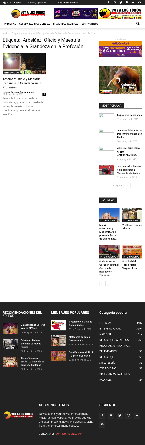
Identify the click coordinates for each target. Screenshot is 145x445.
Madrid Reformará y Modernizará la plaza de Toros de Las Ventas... (108, 232)
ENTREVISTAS (107, 368)
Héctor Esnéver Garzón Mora (18, 92)
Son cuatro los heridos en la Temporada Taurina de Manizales (129, 170)
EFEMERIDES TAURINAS (65, 23)
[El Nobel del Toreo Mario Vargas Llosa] (132, 252)
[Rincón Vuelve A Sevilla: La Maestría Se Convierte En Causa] (10, 362)
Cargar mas (119, 185)
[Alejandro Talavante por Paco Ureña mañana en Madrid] (106, 134)
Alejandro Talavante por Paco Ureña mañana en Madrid (129, 134)
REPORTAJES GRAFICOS (114, 340)
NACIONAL (106, 334)
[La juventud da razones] (106, 118)
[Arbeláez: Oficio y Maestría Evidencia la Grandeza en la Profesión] (24, 63)
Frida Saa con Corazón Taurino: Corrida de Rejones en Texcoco (109, 268)
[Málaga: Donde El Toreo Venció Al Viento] (10, 328)
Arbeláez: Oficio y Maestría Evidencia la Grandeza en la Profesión (22, 83)
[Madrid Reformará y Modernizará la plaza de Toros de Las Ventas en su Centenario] (109, 215)
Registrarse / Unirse (68, 2)
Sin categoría (107, 362)
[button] (137, 23)
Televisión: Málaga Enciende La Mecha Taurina (31, 343)
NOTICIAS (105, 323)
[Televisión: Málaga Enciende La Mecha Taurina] (10, 344)
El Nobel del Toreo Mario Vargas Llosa (129, 265)
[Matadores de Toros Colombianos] (58, 340)
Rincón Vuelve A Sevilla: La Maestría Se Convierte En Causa (32, 361)
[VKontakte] (133, 2)
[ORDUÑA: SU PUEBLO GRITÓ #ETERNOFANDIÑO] (106, 152)
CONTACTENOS (90, 23)
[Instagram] (114, 2)
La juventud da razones (129, 115)
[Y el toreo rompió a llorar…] (132, 215)
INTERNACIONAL (11, 72)
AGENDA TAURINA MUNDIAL (34, 23)
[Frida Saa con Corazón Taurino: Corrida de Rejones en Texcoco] (109, 251)
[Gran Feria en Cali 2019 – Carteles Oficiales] (58, 356)
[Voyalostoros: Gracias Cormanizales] (58, 325)
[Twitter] (121, 2)
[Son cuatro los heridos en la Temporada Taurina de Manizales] (106, 170)
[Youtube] (139, 2)
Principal (10, 23)
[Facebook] (108, 2)
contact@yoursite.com (69, 433)
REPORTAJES (107, 357)
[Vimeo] (127, 2)
